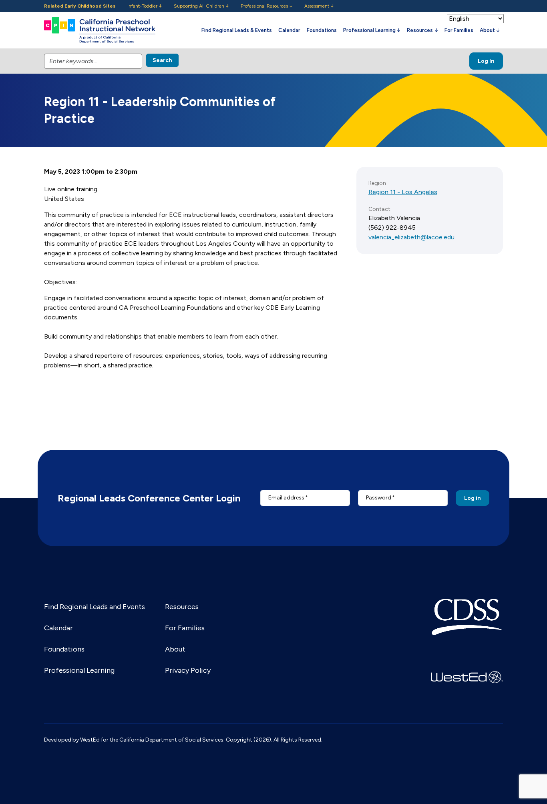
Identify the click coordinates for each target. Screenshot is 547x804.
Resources (182, 606)
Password (378, 497)
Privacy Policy (188, 670)
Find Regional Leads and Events (94, 606)
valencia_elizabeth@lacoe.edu (411, 237)
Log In (486, 61)
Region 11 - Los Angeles (402, 192)
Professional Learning (79, 670)
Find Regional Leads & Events (236, 30)
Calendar (289, 30)
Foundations (322, 30)
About (175, 649)
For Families (458, 30)
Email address (286, 497)
